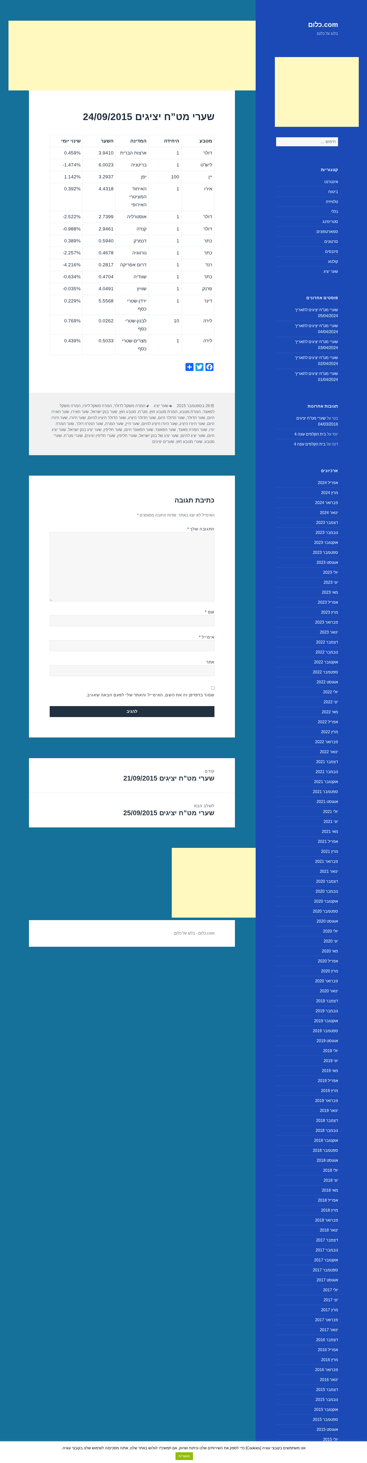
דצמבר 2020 (327, 881)
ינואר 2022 (329, 752)
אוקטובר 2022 (326, 662)
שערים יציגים (163, 441)
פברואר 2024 (326, 503)
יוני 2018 (331, 1180)
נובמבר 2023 (327, 532)
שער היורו (78, 418)
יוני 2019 (331, 1061)
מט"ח (143, 412)
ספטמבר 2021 (325, 792)
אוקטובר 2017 (326, 1260)
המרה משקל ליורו (97, 406)
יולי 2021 (330, 811)
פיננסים (331, 251)
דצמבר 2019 (327, 1001)
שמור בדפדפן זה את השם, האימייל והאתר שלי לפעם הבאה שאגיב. (150, 695)
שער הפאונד (165, 430)
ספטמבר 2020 (325, 911)
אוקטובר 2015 (326, 1409)
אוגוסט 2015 (327, 1429)
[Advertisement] (317, 92)
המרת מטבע (190, 412)
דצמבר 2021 (327, 762)
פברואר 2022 (326, 742)
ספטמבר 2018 (325, 1150)
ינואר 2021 (329, 871)
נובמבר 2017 (327, 1250)
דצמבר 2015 (327, 1390)
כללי (334, 212)
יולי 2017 (330, 1290)
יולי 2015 (330, 1439)
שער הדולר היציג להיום (107, 418)
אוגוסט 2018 (327, 1160)
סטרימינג (330, 221)
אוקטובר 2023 (326, 542)
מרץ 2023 (329, 612)
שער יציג (331, 271)
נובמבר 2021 (327, 772)
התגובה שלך (200, 529)
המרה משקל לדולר (129, 406)
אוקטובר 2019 (326, 1021)
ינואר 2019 (329, 1110)
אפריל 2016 (328, 1350)
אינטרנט (331, 182)
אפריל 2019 (328, 1081)
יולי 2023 (330, 572)
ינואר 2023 (329, 632)
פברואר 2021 (326, 861)
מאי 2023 (330, 592)
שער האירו (80, 412)
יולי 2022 (330, 692)
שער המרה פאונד (192, 430)
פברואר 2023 (326, 622)
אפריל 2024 (328, 483)
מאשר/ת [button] (184, 1456)
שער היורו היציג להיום (160, 424)
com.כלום (323, 24)
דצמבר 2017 (327, 1240)
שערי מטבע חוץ (189, 441)
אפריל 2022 (328, 722)
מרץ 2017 (329, 1310)
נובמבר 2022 (327, 652)
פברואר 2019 (326, 1100)
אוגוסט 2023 (327, 562)
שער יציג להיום (193, 436)
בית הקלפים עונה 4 (310, 434)
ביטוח (333, 192)
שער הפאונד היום (138, 430)
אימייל (206, 637)
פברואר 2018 (326, 1220)
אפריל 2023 (328, 602)
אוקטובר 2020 (326, 901)
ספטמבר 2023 (325, 552)
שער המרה (114, 424)
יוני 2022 (331, 702)
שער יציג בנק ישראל (85, 430)
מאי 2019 (330, 1071)
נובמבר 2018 (327, 1130)
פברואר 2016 (326, 1370)
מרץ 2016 (329, 1360)
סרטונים (331, 241)
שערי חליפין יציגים (100, 436)
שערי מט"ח (73, 436)
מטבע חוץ (127, 412)
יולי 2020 (330, 931)
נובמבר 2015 (327, 1399)
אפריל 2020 (328, 961)
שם (209, 612)
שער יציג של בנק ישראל (159, 436)
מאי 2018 (330, 1190)
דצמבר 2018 (327, 1120)
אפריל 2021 (328, 841)
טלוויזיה (332, 202)
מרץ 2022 (329, 732)
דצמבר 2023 (327, 522)
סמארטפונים (327, 231)
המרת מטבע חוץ (164, 412)
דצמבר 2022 (327, 642)
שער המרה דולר (89, 424)
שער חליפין (113, 430)
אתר (210, 662)
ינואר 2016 (329, 1380)
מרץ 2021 (329, 851)
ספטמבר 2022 (325, 672)
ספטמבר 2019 (325, 1031)
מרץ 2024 (329, 493)
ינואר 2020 (329, 991)
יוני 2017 (331, 1300)
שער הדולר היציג (142, 418)
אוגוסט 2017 (327, 1280)
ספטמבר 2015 (325, 1419)
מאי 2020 (330, 951)
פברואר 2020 (326, 981)
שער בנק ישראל (104, 412)
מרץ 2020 (329, 971)
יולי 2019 (330, 1051)
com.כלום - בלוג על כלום (194, 933)
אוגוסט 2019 (327, 1041)
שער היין (133, 424)
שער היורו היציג (192, 424)
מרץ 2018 (329, 1210)
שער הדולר (196, 418)
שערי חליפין (127, 436)
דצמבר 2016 (327, 1340)
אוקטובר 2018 (326, 1140)
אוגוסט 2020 (327, 921)
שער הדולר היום (171, 418)
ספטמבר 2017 (325, 1270)
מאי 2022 (330, 712)
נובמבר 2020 (327, 891)
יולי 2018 (330, 1170)
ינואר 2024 (329, 513)
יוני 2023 (331, 582)
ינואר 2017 (329, 1330)
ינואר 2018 (329, 1230)
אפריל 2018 (328, 1200)
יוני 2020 (331, 941)
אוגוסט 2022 (327, 682)
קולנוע (333, 261)
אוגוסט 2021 (327, 802)
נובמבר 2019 (327, 1011)
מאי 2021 (330, 831)
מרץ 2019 (329, 1091)
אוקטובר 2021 (326, 782)
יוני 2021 (331, 821)
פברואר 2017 (326, 1320)
